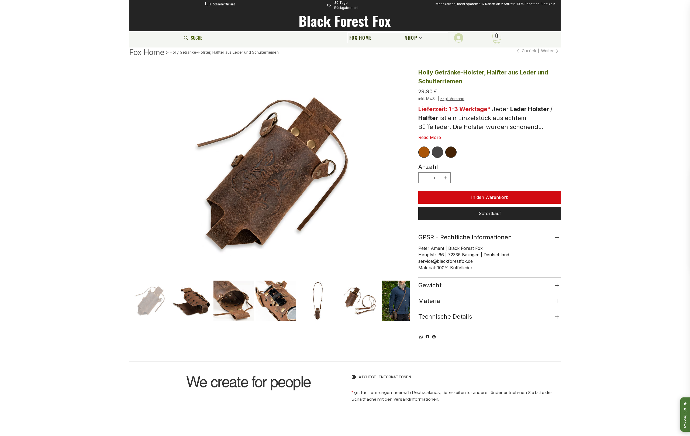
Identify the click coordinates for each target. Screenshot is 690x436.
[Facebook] (427, 336)
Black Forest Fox (346, 21)
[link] (497, 39)
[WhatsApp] (421, 336)
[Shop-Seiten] (420, 37)
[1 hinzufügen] (445, 177)
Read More (429, 137)
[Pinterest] (434, 336)
